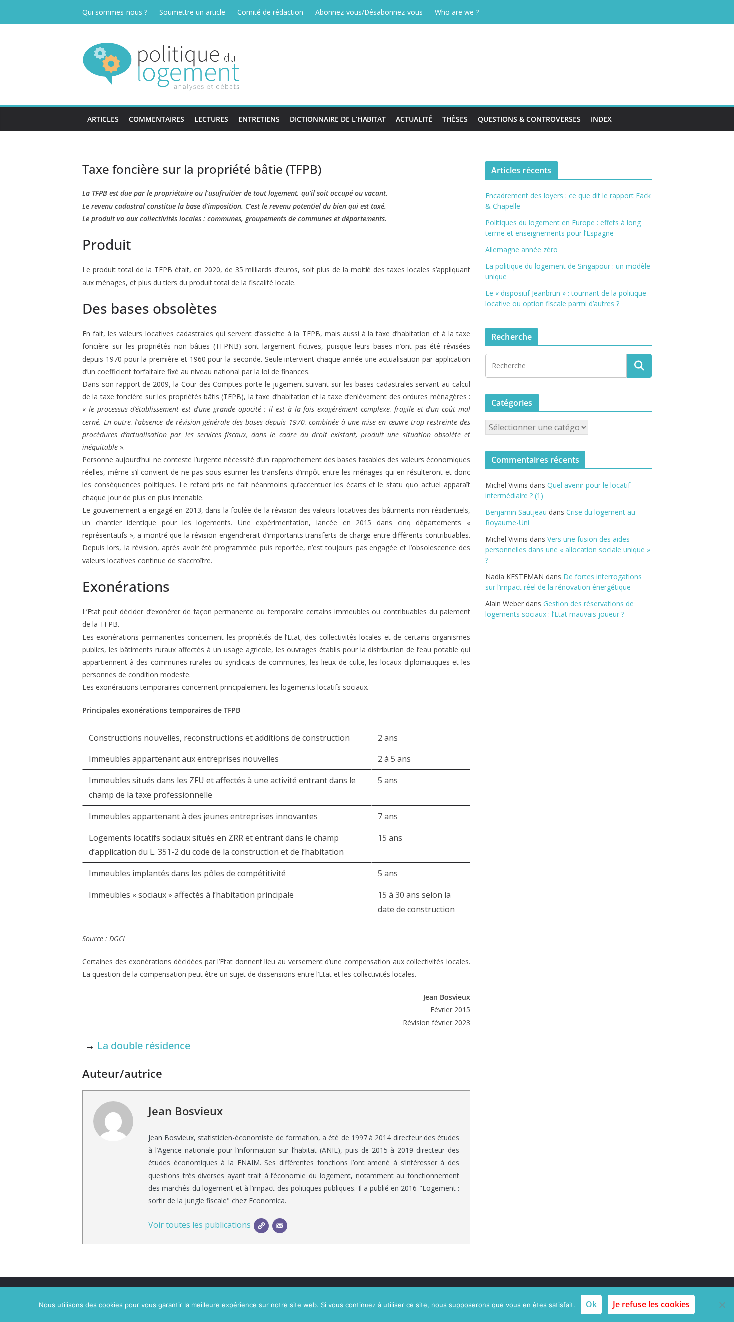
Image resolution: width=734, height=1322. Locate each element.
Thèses (455, 119)
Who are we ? (457, 12)
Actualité (414, 119)
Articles (103, 119)
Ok (591, 1304)
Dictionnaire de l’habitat (338, 119)
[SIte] (261, 1225)
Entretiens (259, 119)
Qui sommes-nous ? (114, 12)
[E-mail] (279, 1225)
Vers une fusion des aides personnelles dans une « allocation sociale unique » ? (567, 549)
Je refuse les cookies (651, 1304)
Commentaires (156, 119)
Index (601, 119)
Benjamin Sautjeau (516, 512)
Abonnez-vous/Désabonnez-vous (369, 12)
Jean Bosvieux (185, 1110)
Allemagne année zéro (521, 249)
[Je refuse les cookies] (722, 1305)
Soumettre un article (192, 12)
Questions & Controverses (529, 119)
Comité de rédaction (270, 12)
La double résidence (143, 1045)
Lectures (211, 119)
